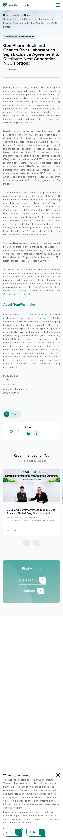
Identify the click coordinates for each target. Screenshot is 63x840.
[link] (6, 15)
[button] (26, 543)
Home (6, 15)
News (27, 15)
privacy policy (14, 808)
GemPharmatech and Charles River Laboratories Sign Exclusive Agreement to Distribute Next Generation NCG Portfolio (30, 23)
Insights (16, 15)
